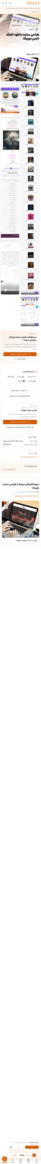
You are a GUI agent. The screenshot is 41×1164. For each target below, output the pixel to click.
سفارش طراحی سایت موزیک (19, 354)
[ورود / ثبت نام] (6, 3)
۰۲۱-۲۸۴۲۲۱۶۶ (10, 470)
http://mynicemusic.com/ (28, 457)
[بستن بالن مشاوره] (38, 1155)
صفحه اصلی (36, 17)
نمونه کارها (26, 17)
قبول (32, 1147)
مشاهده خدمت (21, 359)
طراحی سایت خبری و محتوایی (12, 17)
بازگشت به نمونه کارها (18, 390)
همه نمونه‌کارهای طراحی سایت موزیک (27, 496)
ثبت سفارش (35, 12)
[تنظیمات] (11, 1147)
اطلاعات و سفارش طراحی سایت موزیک (19, 427)
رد (18, 1147)
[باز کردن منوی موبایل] (2, 3)
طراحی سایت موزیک (33, 20)
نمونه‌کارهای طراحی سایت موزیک (20, 396)
